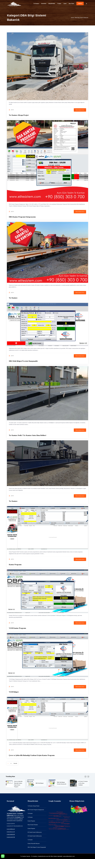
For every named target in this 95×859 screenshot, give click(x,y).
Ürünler (59, 3)
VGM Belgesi (13, 692)
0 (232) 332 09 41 (11, 823)
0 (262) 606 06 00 (11, 834)
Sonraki (15, 763)
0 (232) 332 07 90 (11, 837)
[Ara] (87, 3)
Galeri (64, 3)
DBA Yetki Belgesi (39, 783)
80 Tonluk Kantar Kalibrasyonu (35, 832)
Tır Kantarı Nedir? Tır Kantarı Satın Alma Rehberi (27, 435)
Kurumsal (43, 3)
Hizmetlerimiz (51, 3)
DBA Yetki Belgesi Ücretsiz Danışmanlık (23, 361)
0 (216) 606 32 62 (19, 826)
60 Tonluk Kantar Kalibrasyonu (35, 836)
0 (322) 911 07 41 (11, 826)
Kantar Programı (15, 564)
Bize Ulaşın (71, 3)
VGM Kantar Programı (17, 628)
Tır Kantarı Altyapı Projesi (19, 115)
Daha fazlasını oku (80, 109)
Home (72, 17)
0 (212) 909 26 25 (11, 829)
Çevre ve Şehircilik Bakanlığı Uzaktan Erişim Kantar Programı (32, 755)
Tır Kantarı (36, 3)
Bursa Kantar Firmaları (33, 824)
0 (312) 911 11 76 (11, 831)
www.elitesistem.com (69, 856)
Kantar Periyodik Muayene (34, 843)
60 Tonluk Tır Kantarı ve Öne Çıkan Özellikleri (83, 783)
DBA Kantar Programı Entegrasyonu (22, 217)
